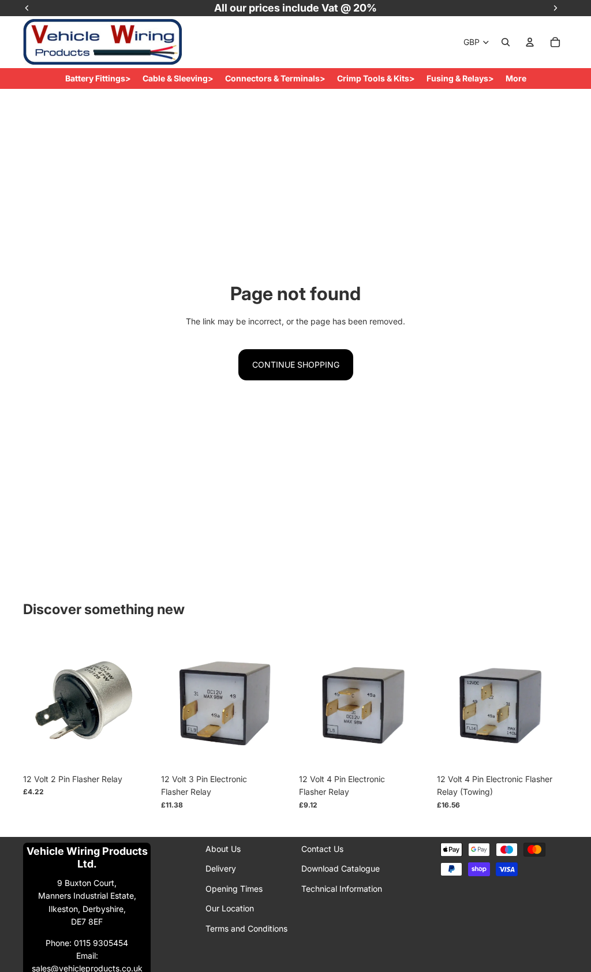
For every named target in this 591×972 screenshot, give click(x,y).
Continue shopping (295, 364)
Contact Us (322, 849)
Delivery (220, 869)
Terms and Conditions (246, 928)
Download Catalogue (340, 869)
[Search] (505, 42)
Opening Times (234, 889)
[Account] (530, 42)
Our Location (229, 908)
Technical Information (341, 889)
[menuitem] (516, 78)
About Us (223, 849)
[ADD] (136, 750)
